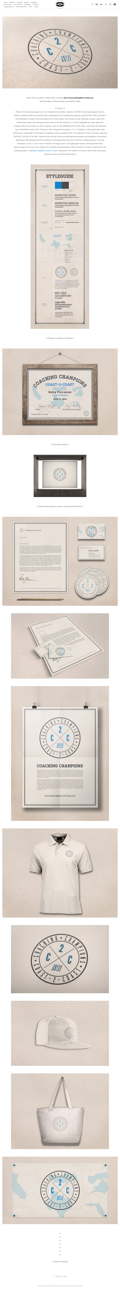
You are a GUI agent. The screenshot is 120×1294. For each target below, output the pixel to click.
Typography (27, 4)
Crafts (30, 7)
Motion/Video (18, 4)
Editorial (26, 2)
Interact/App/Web (21, 7)
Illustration (36, 4)
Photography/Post (9, 7)
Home (5, 2)
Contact (36, 7)
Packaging (34, 2)
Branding (19, 2)
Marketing (12, 2)
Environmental (8, 4)
